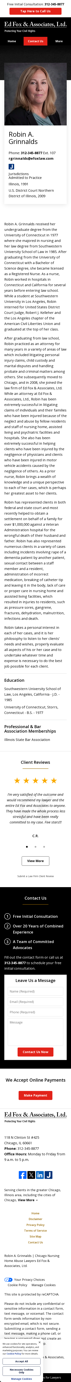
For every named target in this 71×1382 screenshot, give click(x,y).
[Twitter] (31, 1175)
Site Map (35, 1236)
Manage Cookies (44, 1285)
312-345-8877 (31, 153)
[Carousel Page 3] (44, 846)
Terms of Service (35, 1231)
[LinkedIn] (40, 1175)
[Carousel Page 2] (35, 846)
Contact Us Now (35, 1052)
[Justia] (48, 1175)
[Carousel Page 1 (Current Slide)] (27, 846)
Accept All (21, 1361)
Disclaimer (35, 1219)
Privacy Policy (36, 1225)
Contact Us (35, 41)
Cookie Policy (17, 1285)
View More (35, 861)
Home (12, 41)
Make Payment (35, 1095)
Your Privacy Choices (29, 1279)
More (59, 41)
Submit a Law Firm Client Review (35, 876)
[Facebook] (23, 1175)
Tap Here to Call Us (35, 11)
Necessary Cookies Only (21, 1371)
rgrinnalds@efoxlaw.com (31, 158)
